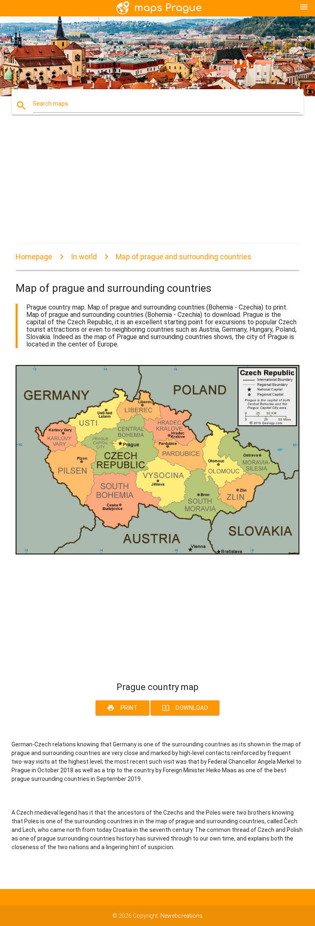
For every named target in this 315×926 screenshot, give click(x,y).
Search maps (50, 103)
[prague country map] (157, 552)
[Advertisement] (157, 186)
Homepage (34, 256)
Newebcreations (181, 915)
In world (84, 256)
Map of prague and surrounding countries (183, 256)
